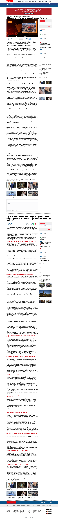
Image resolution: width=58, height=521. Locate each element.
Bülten (27, 6)
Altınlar (29, 509)
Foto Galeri (39, 1)
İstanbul (13, 180)
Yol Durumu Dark (8, 510)
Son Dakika (19, 1)
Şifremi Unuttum (40, 511)
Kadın (35, 1)
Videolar (43, 1)
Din (29, 6)
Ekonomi (30, 1)
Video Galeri (35, 510)
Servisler (23, 1)
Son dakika (43, 3)
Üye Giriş (39, 509)
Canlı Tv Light (8, 511)
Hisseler (34, 505)
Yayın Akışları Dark (16, 510)
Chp (12, 480)
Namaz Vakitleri (12, 505)
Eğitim (31, 6)
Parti (15, 480)
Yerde (17, 480)
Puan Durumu (29, 505)
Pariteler (38, 505)
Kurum (16, 180)
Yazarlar (46, 1)
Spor (33, 1)
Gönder (9, 210)
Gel (10, 180)
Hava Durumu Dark (9, 509)
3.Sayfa (21, 6)
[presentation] (9, 4)
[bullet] (18, 210)
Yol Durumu (43, 505)
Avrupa (24, 6)
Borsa (7, 505)
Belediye (8, 180)
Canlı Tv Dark (15, 509)
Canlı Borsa (21, 509)
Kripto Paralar (49, 505)
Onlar (19, 180)
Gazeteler (50, 1)
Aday (7, 480)
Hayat (34, 6)
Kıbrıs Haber (7, 16)
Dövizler (29, 510)
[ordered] (16, 210)
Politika (37, 6)
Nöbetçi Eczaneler (16, 511)
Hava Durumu (23, 505)
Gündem (26, 1)
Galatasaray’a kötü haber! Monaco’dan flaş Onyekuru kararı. (26, 3)
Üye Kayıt (39, 510)
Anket (10, 480)
